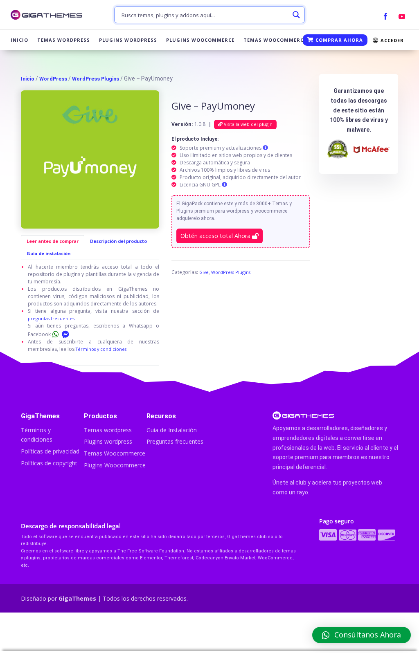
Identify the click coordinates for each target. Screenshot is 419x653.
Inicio (19, 40)
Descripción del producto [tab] (118, 241)
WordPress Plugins (95, 79)
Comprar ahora (338, 40)
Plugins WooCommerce (200, 40)
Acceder (391, 40)
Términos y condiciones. (102, 349)
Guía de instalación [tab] (48, 253)
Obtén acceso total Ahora (216, 236)
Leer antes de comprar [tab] (53, 241)
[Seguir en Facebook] (385, 16)
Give (204, 272)
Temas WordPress (63, 40)
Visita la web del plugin (248, 124)
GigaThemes (77, 598)
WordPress (53, 79)
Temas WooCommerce (274, 40)
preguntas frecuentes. (52, 318)
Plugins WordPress (128, 40)
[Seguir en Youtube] (401, 16)
